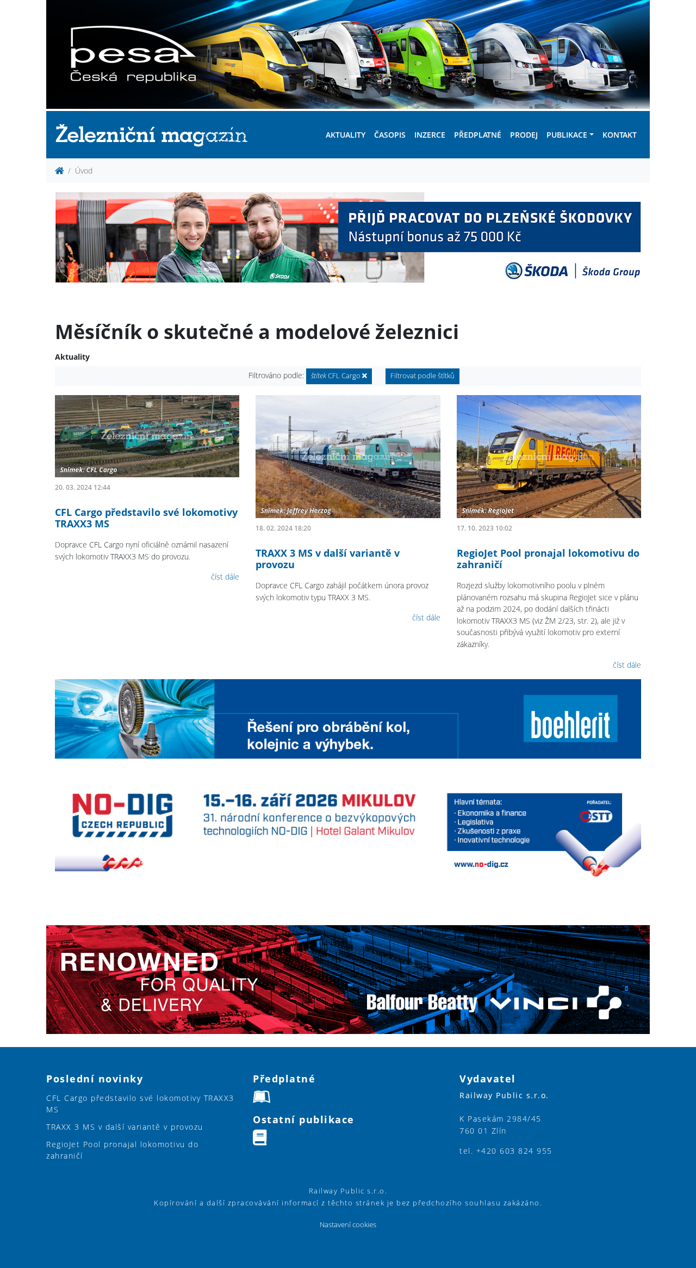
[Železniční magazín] (156, 134)
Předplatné (477, 135)
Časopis (390, 135)
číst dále (225, 576)
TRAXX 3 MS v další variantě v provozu (328, 558)
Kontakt (619, 135)
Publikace (566, 135)
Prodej (524, 135)
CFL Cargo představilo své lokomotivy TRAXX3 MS (146, 518)
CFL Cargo (336, 375)
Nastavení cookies (348, 1224)
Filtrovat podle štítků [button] (422, 375)
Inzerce (429, 135)
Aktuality (345, 135)
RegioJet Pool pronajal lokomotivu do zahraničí (548, 558)
